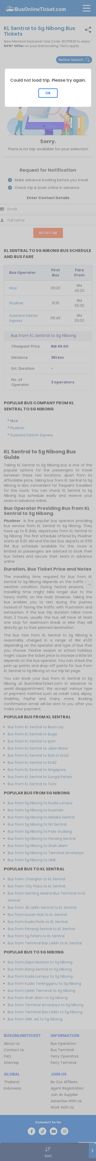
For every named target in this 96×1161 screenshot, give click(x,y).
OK (48, 93)
